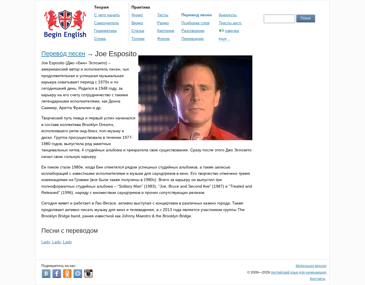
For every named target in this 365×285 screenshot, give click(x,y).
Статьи (137, 30)
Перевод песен (196, 15)
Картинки (165, 30)
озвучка (232, 30)
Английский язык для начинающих (299, 272)
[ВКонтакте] (46, 273)
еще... (224, 38)
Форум (163, 38)
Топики (138, 38)
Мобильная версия (311, 266)
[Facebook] (56, 273)
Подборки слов (195, 23)
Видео (137, 23)
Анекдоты (228, 15)
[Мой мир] (78, 273)
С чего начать (107, 15)
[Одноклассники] (67, 273)
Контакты (317, 279)
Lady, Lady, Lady (56, 242)
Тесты (162, 15)
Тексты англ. (230, 23)
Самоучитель (106, 23)
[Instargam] (88, 273)
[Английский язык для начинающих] (65, 36)
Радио (163, 23)
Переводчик (192, 38)
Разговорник (192, 30)
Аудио (137, 15)
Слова (100, 38)
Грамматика (105, 30)
